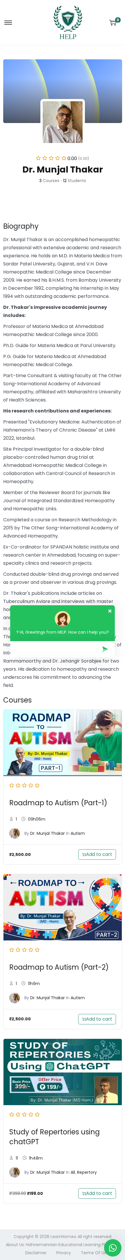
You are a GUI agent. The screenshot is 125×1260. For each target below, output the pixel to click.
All (73, 1172)
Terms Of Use (95, 1253)
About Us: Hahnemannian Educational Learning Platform (62, 1245)
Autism (78, 833)
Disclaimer (36, 1253)
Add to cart (99, 854)
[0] (112, 22)
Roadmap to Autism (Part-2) (59, 967)
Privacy (63, 1253)
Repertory (87, 1172)
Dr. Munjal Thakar (47, 833)
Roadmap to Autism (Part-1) (58, 803)
